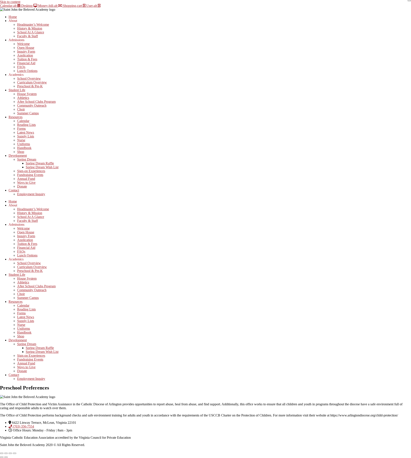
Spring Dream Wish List (42, 167)
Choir (21, 109)
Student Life (17, 90)
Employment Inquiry (31, 194)
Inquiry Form (26, 51)
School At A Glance (30, 32)
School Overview (29, 78)
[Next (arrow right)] (6, 457)
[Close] (409, 0)
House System (27, 94)
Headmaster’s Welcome (33, 24)
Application (25, 55)
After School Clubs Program (36, 101)
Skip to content (10, 2)
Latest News (25, 132)
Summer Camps (28, 113)
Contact (14, 190)
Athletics (23, 98)
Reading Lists (26, 125)
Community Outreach (31, 105)
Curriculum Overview (32, 82)
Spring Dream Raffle (40, 163)
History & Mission (29, 28)
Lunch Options (27, 71)
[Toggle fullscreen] (6, 453)
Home (13, 17)
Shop (20, 152)
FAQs (21, 67)
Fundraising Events (30, 175)
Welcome (23, 44)
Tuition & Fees (27, 59)
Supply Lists (25, 136)
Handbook (24, 148)
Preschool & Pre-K (30, 86)
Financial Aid (26, 63)
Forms (21, 128)
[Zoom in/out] (1, 453)
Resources (15, 117)
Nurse (21, 140)
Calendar (23, 121)
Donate (22, 186)
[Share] (10, 453)
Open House (25, 47)
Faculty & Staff (27, 36)
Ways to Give (26, 182)
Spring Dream (26, 159)
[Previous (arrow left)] (1, 457)
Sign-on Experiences (31, 171)
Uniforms (23, 144)
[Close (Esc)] (14, 453)
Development (18, 155)
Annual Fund (26, 179)
